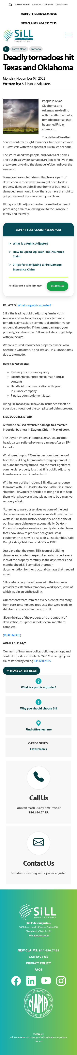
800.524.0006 (41, 935)
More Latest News (23, 670)
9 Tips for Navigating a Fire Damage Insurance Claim (37, 267)
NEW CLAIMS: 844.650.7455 (38, 23)
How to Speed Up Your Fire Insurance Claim (38, 254)
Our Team (48, 4)
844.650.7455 (42, 661)
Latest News (62, 4)
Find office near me (39, 729)
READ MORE (12, 635)
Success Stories (22, 4)
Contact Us (38, 957)
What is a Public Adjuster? (30, 243)
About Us (37, 4)
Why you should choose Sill (38, 708)
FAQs (38, 969)
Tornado (36, 49)
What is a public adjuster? (34, 305)
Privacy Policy (38, 963)
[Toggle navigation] (68, 35)
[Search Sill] (10, 4)
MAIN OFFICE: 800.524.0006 (39, 14)
